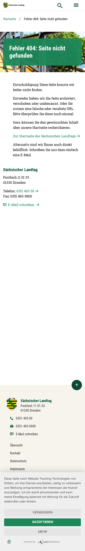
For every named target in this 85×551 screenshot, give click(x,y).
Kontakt (15, 453)
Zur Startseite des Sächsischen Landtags (44, 136)
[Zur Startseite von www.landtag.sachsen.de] (12, 404)
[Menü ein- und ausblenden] (76, 5)
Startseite (9, 19)
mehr (42, 532)
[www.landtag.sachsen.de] (13, 5)
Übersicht (16, 445)
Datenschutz (18, 461)
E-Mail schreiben (27, 434)
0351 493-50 (25, 191)
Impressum (17, 469)
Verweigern (43, 512)
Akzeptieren (42, 522)
